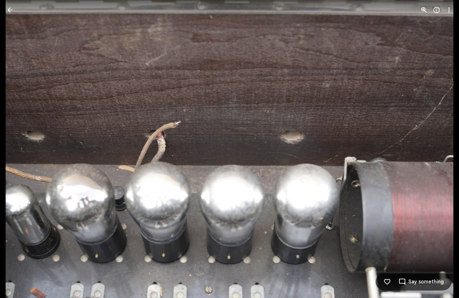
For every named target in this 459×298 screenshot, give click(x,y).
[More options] (449, 10)
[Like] (387, 282)
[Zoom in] (424, 10)
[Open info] (436, 10)
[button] (17, 149)
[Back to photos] (9, 9)
